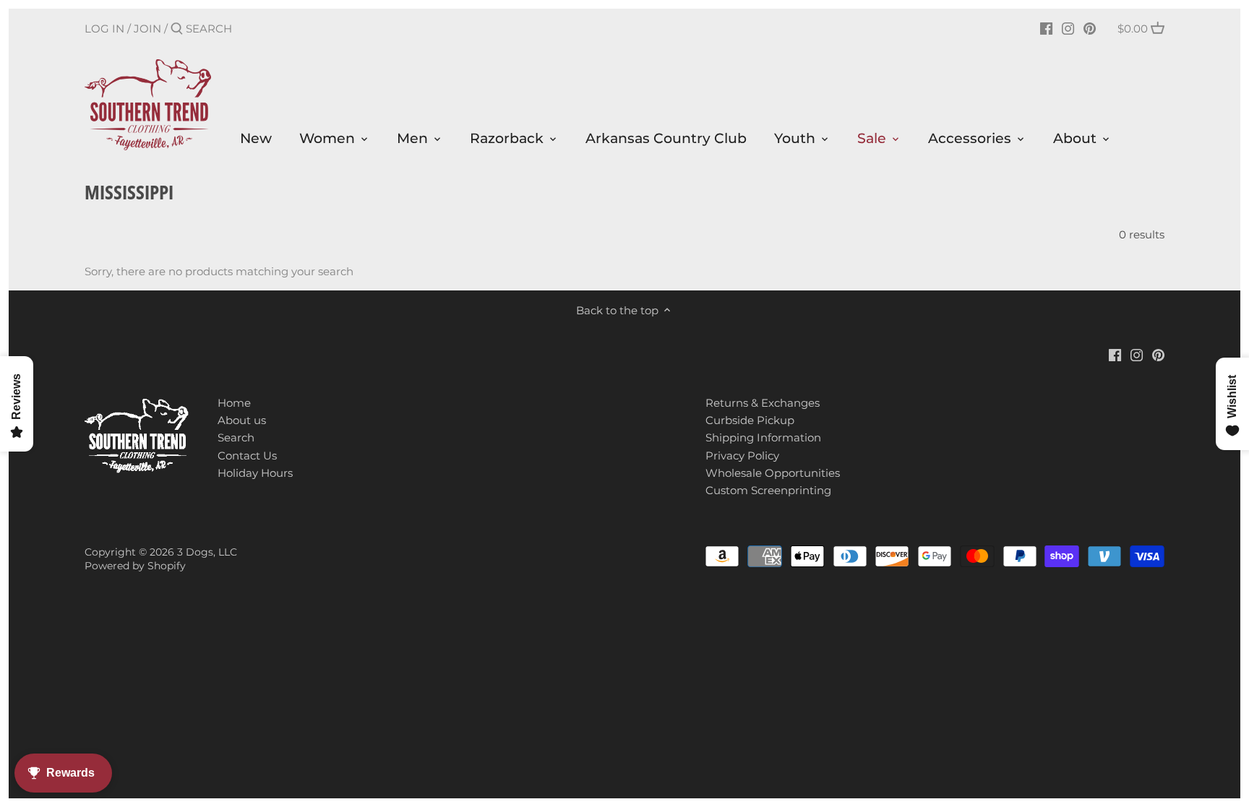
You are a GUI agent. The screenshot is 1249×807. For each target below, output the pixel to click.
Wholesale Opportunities (772, 473)
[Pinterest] (1089, 28)
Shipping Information (763, 437)
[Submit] (177, 29)
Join (147, 28)
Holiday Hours (255, 473)
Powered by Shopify (135, 565)
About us (242, 420)
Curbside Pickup (749, 420)
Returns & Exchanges (762, 403)
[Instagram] (1068, 28)
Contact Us (247, 455)
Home (234, 403)
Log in (104, 28)
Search (236, 437)
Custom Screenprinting (768, 490)
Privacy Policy (742, 455)
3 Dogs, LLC (207, 552)
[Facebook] (1046, 28)
